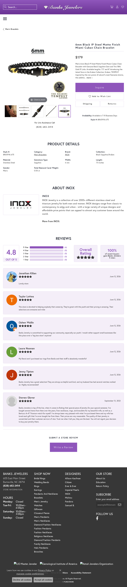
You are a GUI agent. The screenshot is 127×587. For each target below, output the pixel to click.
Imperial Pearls (72, 489)
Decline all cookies (22, 580)
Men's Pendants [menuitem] (41, 516)
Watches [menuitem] (38, 505)
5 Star (25, 247)
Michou (68, 497)
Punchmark (69, 582)
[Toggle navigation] (5, 18)
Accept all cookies (43, 580)
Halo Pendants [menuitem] (41, 547)
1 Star (26, 259)
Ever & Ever (70, 486)
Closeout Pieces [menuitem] (42, 513)
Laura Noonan (27, 348)
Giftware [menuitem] (38, 509)
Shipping (87, 104)
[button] (111, 7)
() (66, 247)
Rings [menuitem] (36, 486)
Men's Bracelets (11, 29)
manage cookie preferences (30, 574)
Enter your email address (107, 499)
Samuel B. (69, 505)
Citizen (68, 482)
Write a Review (63, 447)
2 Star (25, 256)
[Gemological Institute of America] (58, 564)
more (89, 77)
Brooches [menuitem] (38, 551)
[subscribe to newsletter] (120, 504)
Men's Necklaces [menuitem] (42, 520)
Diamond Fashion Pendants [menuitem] (47, 540)
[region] (37, 69)
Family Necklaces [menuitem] (42, 543)
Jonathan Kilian (27, 273)
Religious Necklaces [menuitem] (43, 536)
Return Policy (102, 486)
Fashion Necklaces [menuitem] (43, 532)
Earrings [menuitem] (38, 489)
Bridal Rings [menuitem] (39, 478)
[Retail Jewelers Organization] (96, 564)
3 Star (25, 253)
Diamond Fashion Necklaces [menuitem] (47, 524)
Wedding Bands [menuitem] (41, 482)
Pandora (69, 501)
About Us (100, 478)
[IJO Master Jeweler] (25, 564)
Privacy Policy (44, 570)
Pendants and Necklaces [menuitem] (46, 493)
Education (101, 482)
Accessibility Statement (81, 573)
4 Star (25, 250)
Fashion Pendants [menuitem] (42, 528)
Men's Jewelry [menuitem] (41, 501)
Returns (112, 104)
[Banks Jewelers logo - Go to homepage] (63, 7)
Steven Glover (27, 397)
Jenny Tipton (26, 371)
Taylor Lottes (26, 296)
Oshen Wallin (26, 322)
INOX (67, 154)
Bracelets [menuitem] (38, 497)
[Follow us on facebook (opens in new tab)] (97, 518)
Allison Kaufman (73, 478)
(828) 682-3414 (44, 126)
